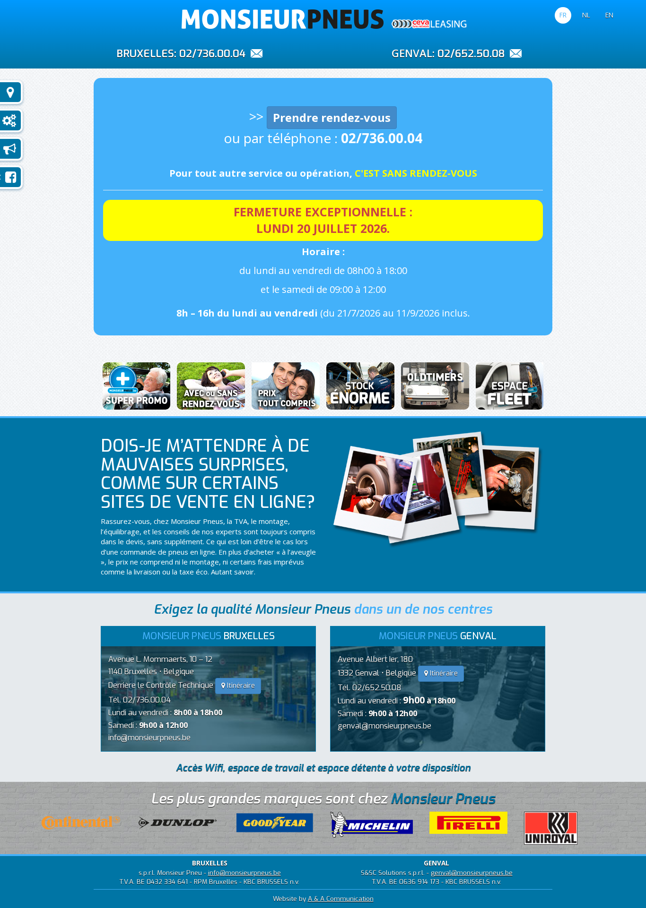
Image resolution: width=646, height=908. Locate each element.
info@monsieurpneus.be (149, 738)
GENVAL (412, 53)
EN (609, 14)
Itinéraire (240, 685)
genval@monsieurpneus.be (384, 726)
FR (563, 14)
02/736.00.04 (212, 53)
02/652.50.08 (471, 53)
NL (586, 14)
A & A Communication (341, 898)
